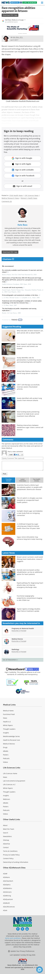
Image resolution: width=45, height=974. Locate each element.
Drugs (5, 747)
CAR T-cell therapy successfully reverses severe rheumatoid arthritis (28, 387)
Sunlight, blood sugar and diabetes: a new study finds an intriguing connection (30, 513)
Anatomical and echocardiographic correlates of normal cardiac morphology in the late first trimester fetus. (22, 302)
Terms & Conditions (10, 851)
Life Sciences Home (10, 773)
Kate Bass (22, 225)
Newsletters (7, 836)
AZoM (5, 874)
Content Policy (8, 858)
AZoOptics (6, 885)
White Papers (8, 725)
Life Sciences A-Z (9, 784)
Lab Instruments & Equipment (14, 781)
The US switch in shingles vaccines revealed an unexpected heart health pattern (29, 500)
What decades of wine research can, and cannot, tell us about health (30, 332)
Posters (5, 755)
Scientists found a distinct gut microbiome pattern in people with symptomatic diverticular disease (29, 487)
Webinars (6, 799)
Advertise (6, 844)
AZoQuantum (8, 899)
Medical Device (17, 639)
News (5, 718)
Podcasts (6, 758)
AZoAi (5, 910)
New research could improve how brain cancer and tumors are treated (29, 346)
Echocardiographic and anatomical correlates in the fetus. (20, 295)
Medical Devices (9, 744)
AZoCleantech (8, 881)
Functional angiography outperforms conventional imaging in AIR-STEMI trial (29, 598)
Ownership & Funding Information (15, 862)
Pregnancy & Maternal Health (23, 628)
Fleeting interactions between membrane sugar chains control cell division (30, 427)
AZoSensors (7, 892)
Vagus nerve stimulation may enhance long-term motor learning (29, 538)
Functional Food (9, 714)
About (5, 825)
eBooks (5, 751)
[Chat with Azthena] (39, 969)
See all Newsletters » (10, 660)
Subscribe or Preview (19, 631)
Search (5, 833)
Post (4, 474)
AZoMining (7, 896)
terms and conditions (13, 938)
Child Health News (16, 195)
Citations (7, 259)
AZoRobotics (7, 888)
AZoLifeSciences (9, 907)
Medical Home (8, 711)
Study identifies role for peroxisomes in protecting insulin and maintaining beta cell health (29, 360)
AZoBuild (6, 903)
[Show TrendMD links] (42, 319)
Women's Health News (29, 198)
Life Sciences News (31, 195)
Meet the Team (8, 829)
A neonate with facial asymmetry (12, 287)
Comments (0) (7, 201)
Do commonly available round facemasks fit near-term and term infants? (22, 271)
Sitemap (6, 840)
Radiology (15, 649)
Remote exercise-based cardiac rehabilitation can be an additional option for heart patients (29, 572)
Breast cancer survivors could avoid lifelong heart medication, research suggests (30, 559)
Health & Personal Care (11, 740)
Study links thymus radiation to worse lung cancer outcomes (28, 372)
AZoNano (6, 877)
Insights (6, 733)
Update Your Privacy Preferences (22, 951)
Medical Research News (10, 198)
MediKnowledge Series (11, 736)
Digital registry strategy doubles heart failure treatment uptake (28, 610)
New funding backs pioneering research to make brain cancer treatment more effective (28, 414)
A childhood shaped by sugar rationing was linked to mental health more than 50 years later (28, 526)
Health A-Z (7, 722)
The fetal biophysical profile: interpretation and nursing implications (19, 309)
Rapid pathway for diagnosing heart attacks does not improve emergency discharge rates (30, 585)
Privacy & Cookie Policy (11, 855)
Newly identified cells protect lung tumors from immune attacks (29, 399)
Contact (6, 847)
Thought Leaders (9, 729)
